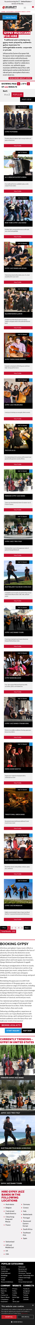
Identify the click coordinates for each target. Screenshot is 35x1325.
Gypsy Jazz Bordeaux (13, 905)
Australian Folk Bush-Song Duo (18, 587)
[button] (17, 1322)
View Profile (18, 145)
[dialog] (17, 1314)
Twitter (25, 1295)
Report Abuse (5, 1297)
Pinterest (26, 1293)
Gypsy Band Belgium (13, 678)
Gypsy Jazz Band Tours (14, 632)
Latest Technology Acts (26, 1275)
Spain (25, 1238)
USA (7, 1254)
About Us (4, 1289)
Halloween (21, 1267)
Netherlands (27, 1214)
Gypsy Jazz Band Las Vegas (16, 268)
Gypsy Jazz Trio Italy (13, 541)
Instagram (26, 1291)
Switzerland (10, 1242)
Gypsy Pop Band (11, 132)
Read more (24, 1313)
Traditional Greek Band (15, 814)
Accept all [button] (9, 1317)
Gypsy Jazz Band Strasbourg (17, 723)
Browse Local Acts (11, 1025)
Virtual (3, 1277)
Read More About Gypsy (20, 78)
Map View (27, 99)
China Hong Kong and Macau (9, 1219)
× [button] (33, 1305)
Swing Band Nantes (13, 769)
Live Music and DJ (20, 11)
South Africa (27, 1229)
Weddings (4, 1275)
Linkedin (26, 1299)
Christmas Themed (24, 1273)
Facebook (26, 1289)
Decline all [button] (25, 1317)
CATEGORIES (10, 11)
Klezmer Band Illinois (13, 314)
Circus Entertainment (25, 1282)
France (8, 1225)
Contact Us (4, 1295)
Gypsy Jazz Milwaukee (14, 405)
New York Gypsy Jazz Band (15, 223)
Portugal (26, 1218)
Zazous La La (10, 450)
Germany (26, 1204)
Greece (25, 1208)
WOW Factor (5, 1269)
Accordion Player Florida (15, 177)
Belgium (9, 1208)
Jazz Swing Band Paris (14, 860)
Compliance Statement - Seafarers (4, 1301)
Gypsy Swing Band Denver (15, 359)
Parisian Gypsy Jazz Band (15, 496)
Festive (3, 1267)
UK (7, 1251)
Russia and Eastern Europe (27, 1223)
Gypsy (28, 11)
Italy (24, 1211)
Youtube (25, 1297)
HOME (3, 11)
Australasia (10, 1204)
